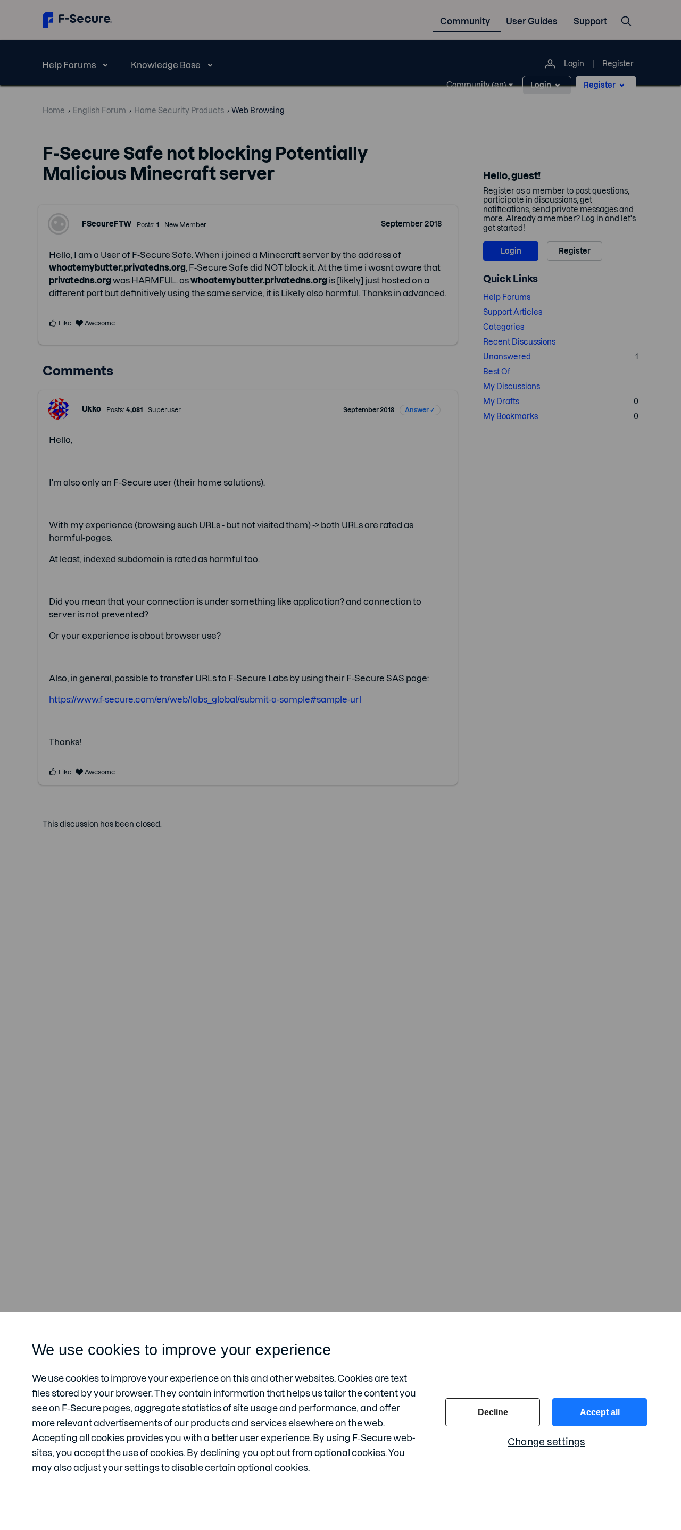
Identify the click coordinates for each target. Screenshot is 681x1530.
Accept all (600, 1412)
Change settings (546, 1442)
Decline (493, 1412)
